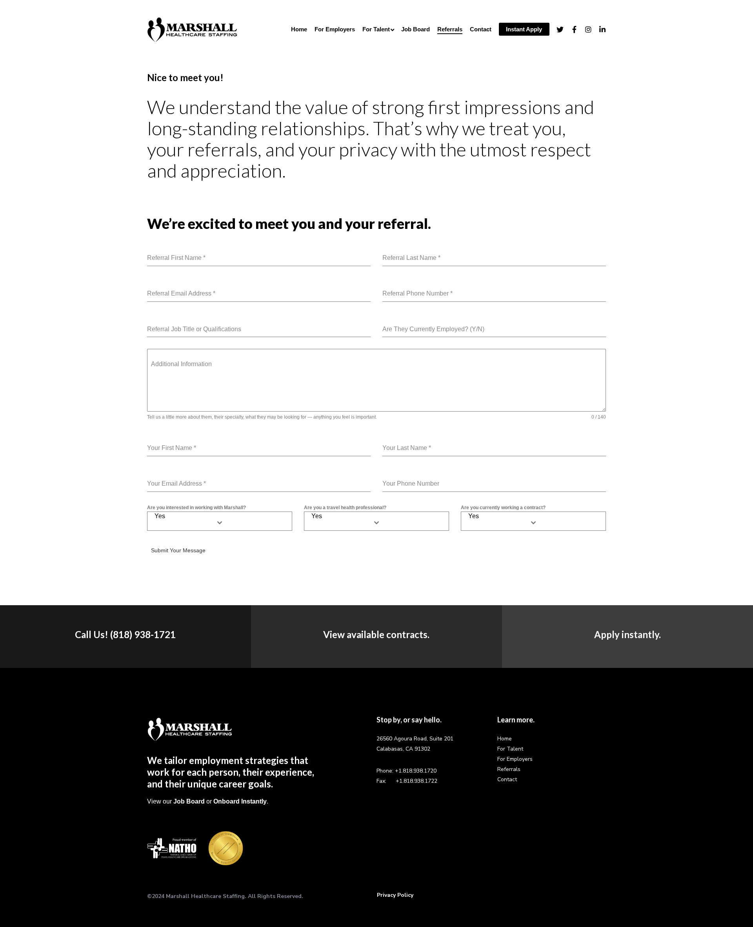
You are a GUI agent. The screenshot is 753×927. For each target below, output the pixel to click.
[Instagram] (585, 29)
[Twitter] (556, 29)
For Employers (515, 759)
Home (504, 738)
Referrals (508, 769)
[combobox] (219, 521)
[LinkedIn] (599, 29)
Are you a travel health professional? (345, 507)
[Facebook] (571, 29)
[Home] (190, 729)
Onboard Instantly (240, 801)
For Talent (510, 749)
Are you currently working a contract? (503, 507)
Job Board (189, 801)
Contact (507, 779)
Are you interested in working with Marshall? (196, 507)
